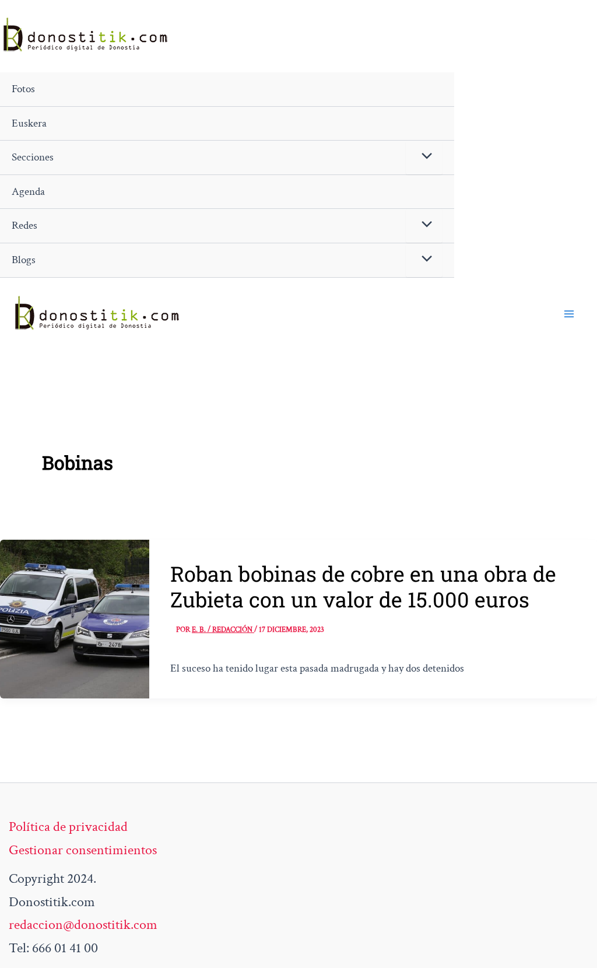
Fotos (23, 89)
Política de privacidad (68, 826)
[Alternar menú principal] (569, 314)
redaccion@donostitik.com (83, 924)
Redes (24, 225)
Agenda (28, 191)
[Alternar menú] (424, 157)
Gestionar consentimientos (83, 850)
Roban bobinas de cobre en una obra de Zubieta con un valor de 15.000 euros (363, 586)
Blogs (24, 260)
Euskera (29, 123)
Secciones (33, 157)
